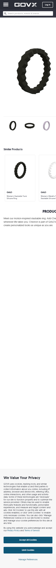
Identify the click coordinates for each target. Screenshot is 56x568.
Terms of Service (32, 530)
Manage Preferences (28, 559)
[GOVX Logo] (25, 5)
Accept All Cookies (28, 540)
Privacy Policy (13, 530)
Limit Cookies (28, 550)
